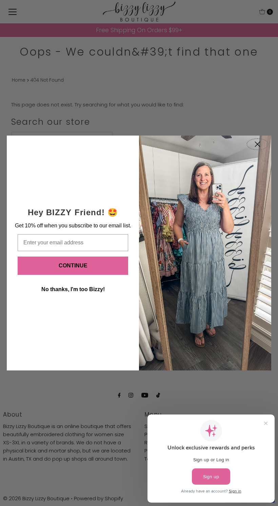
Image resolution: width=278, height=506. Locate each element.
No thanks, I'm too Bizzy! (73, 289)
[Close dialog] (257, 144)
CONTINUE (73, 265)
